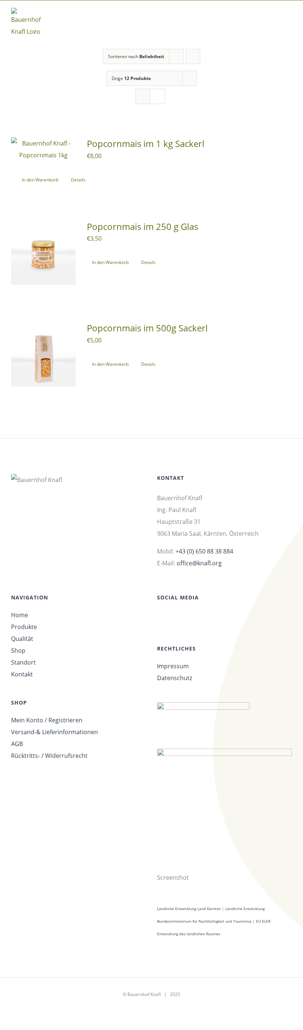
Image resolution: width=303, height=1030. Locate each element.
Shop (18, 650)
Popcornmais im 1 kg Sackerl (145, 143)
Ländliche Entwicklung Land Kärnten (189, 908)
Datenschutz (174, 678)
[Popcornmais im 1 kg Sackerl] (43, 149)
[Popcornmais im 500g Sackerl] (43, 354)
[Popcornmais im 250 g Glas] (43, 252)
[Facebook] (159, 618)
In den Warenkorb (40, 180)
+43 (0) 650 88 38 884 (204, 551)
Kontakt (22, 674)
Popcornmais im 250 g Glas (142, 226)
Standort (23, 662)
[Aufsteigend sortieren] (193, 56)
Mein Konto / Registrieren (46, 720)
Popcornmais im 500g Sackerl (147, 328)
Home (19, 615)
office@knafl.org (199, 563)
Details (78, 180)
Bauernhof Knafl (144, 994)
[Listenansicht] (157, 96)
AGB (17, 744)
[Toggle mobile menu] (289, 18)
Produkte (24, 627)
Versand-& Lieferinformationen (54, 732)
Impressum (173, 666)
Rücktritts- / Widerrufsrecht (49, 756)
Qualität (22, 639)
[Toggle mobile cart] (276, 18)
